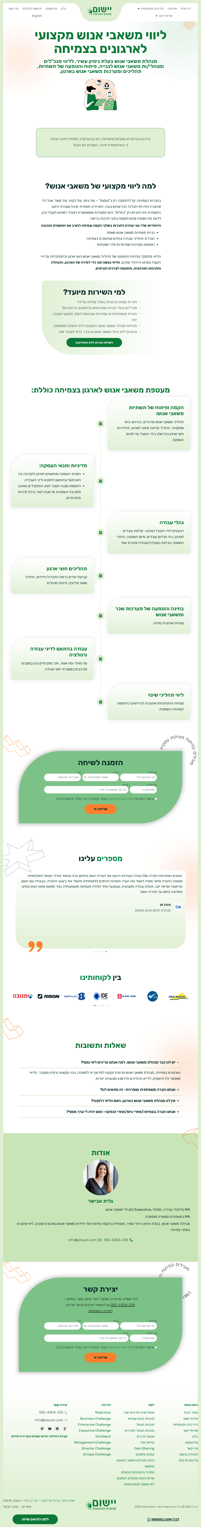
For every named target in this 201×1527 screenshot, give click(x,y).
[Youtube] (49, 1428)
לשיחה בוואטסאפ (101, 1311)
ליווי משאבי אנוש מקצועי (139, 1484)
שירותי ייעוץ (165, 16)
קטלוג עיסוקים (145, 1454)
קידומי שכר (147, 1442)
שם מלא (152, 772)
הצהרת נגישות (188, 1454)
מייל (79, 772)
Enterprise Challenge (94, 1424)
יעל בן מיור (31, 1500)
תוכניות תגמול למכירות (139, 1430)
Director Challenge (96, 1448)
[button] (106, 951)
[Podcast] (42, 1428)
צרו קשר (13, 8)
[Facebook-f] (64, 1428)
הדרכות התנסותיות (152, 8)
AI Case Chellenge (97, 1454)
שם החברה (151, 785)
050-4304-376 (123, 1305)
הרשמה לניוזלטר (32, 8)
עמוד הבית (191, 1412)
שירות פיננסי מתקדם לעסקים (135, 1478)
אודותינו (172, 8)
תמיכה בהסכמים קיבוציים (137, 1472)
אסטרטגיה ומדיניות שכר (138, 1412)
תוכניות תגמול (145, 1424)
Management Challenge (92, 1442)
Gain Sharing (144, 1448)
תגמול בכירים (145, 1436)
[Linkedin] (57, 1428)
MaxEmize (103, 1412)
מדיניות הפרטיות (120, 799)
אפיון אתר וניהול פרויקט (58, 1500)
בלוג (63, 8)
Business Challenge (95, 1418)
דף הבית (185, 8)
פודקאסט (51, 8)
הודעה (125, 785)
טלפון (116, 772)
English (37, 16)
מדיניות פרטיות (188, 1460)
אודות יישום (190, 1418)
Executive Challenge (95, 1430)
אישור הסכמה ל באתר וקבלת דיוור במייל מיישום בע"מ (105, 799)
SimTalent (103, 1436)
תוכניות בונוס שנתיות (141, 1418)
